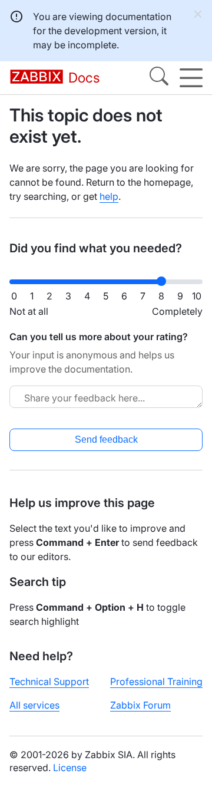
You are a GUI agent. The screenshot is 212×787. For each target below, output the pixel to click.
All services (34, 705)
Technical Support (49, 681)
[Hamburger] (191, 77)
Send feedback (106, 439)
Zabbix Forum (140, 705)
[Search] (159, 78)
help (109, 196)
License (70, 767)
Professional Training (156, 681)
